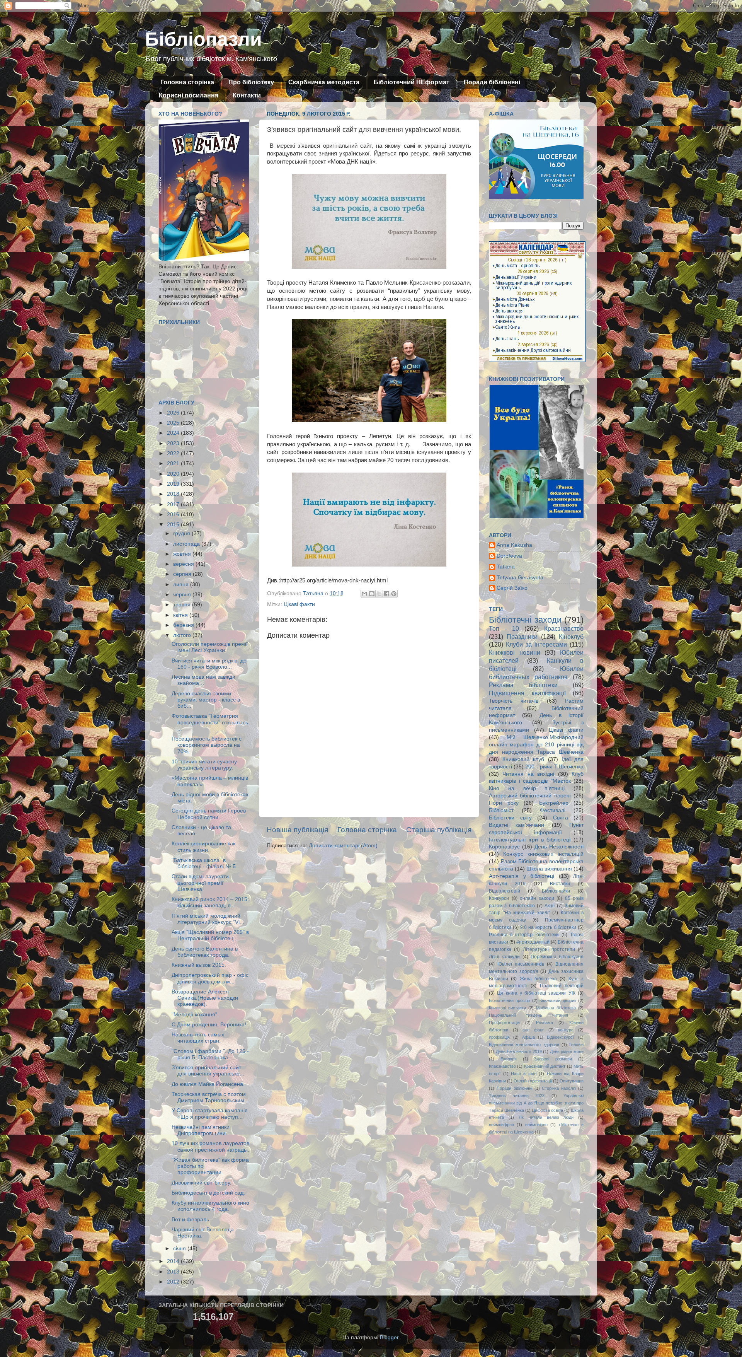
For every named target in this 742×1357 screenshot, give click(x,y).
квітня (181, 615)
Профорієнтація (504, 1022)
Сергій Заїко (512, 588)
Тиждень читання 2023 (517, 1095)
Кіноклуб (571, 636)
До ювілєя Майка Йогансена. (208, 1084)
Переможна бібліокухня (557, 956)
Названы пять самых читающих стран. (198, 1038)
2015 (174, 524)
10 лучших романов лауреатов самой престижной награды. (210, 1146)
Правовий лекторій (562, 985)
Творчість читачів (513, 701)
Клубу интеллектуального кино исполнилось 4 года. (210, 1206)
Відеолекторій (504, 891)
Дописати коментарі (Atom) (343, 845)
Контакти (247, 95)
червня (182, 594)
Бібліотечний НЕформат (411, 82)
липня (181, 584)
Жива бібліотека (538, 978)
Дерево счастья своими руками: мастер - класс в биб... (206, 700)
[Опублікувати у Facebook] (386, 593)
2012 (174, 1282)
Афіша (528, 1037)
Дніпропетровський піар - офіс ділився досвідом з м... (210, 978)
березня (184, 625)
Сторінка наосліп (559, 1088)
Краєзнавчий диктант (544, 1066)
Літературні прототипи (549, 949)
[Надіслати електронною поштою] (364, 593)
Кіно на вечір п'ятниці (527, 788)
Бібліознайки (556, 891)
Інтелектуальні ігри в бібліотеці (529, 840)
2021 (174, 463)
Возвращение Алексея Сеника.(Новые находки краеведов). (205, 998)
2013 (174, 1272)
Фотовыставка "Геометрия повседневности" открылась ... (210, 722)
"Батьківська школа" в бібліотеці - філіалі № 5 (204, 863)
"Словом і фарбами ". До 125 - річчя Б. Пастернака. (210, 1054)
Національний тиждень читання (528, 1015)
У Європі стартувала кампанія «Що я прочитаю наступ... (210, 1114)
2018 (174, 494)
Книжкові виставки (507, 1007)
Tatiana (506, 567)
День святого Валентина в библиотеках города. (205, 952)
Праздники (522, 636)
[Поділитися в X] (379, 593)
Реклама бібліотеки (523, 684)
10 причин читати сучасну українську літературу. (204, 765)
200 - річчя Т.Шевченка (554, 767)
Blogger (389, 1337)
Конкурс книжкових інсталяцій (543, 854)
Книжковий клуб (523, 759)
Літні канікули (504, 956)
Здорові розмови (553, 1059)
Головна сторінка (187, 82)
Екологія (508, 1059)
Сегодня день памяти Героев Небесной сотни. (209, 814)
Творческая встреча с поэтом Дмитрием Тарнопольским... (210, 1097)
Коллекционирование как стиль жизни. (203, 847)
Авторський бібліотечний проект (530, 796)
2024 (174, 433)
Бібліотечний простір (509, 1000)
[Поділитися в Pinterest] (394, 593)
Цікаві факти (299, 604)
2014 (174, 1261)
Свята (560, 818)
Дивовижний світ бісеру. (201, 1183)
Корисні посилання (188, 95)
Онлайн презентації (533, 1081)
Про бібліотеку (251, 82)
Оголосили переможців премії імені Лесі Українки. (210, 647)
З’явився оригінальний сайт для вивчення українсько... (208, 1071)
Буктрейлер (553, 803)
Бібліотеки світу (510, 818)
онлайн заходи (537, 898)
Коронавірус (504, 847)
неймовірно (536, 1124)
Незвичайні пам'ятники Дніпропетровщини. (201, 1130)
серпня (183, 574)
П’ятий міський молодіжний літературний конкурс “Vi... (208, 919)
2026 (174, 413)
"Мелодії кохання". (195, 1014)
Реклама (544, 1022)
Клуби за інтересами (536, 644)
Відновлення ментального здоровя (524, 1044)
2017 (174, 504)
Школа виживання (549, 869)
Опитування (572, 1081)
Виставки (560, 883)
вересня (184, 564)
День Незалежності (559, 847)
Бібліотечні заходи (525, 620)
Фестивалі (552, 810)
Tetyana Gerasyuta (520, 577)
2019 (174, 484)
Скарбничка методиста (323, 82)
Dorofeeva (509, 556)
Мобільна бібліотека (556, 1007)
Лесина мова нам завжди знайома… (203, 680)
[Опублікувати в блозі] (372, 593)
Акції (550, 905)
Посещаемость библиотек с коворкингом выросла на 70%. (207, 745)
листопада (187, 544)
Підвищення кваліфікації (527, 693)
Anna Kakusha (514, 545)
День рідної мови (567, 1051)
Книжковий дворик (557, 1000)
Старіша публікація (438, 830)
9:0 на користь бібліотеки (548, 927)
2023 (174, 443)
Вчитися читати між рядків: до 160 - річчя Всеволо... (209, 664)
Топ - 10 (504, 628)
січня (180, 1248)
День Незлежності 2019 (519, 1051)
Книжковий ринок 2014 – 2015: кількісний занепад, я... (210, 902)
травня (182, 605)
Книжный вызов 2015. (199, 965)
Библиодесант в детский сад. (208, 1193)
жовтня (182, 554)
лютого (182, 635)
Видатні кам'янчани (516, 825)
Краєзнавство (564, 628)
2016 (174, 514)
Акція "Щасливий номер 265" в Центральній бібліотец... (210, 935)
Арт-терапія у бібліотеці (521, 876)
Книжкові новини (514, 652)
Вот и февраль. (191, 1219)
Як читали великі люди (546, 1117)
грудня (182, 533)
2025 (174, 423)
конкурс (566, 1030)
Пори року (504, 803)
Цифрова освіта (547, 1110)
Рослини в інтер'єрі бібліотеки (524, 934)
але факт (533, 1030)
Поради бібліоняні (492, 82)
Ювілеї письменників (520, 964)
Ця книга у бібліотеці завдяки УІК (536, 993)
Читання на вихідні (528, 774)
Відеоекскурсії (561, 1037)
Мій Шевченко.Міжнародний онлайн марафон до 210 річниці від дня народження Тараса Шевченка (536, 744)
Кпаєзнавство (502, 1066)
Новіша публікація (297, 830)
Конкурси (499, 898)
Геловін (576, 1044)
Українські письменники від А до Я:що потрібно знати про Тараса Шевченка (536, 1103)
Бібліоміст (501, 810)
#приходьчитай (533, 942)
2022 (174, 453)
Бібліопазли (203, 39)
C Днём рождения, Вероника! (209, 1025)
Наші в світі (523, 1073)
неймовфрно (501, 1124)
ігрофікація (499, 1037)
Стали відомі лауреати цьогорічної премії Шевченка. (200, 883)
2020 (174, 474)
